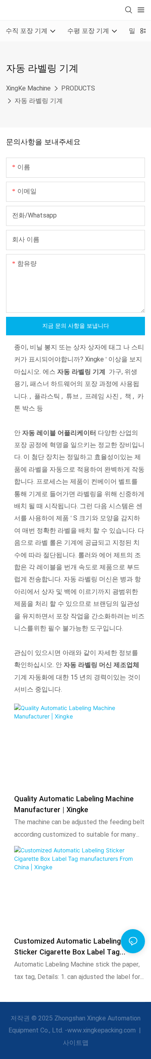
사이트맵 (76, 1043)
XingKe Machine (28, 88)
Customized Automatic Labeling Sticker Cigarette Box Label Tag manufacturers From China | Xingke (73, 947)
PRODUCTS (78, 88)
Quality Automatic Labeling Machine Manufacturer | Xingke (74, 804)
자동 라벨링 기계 (38, 101)
